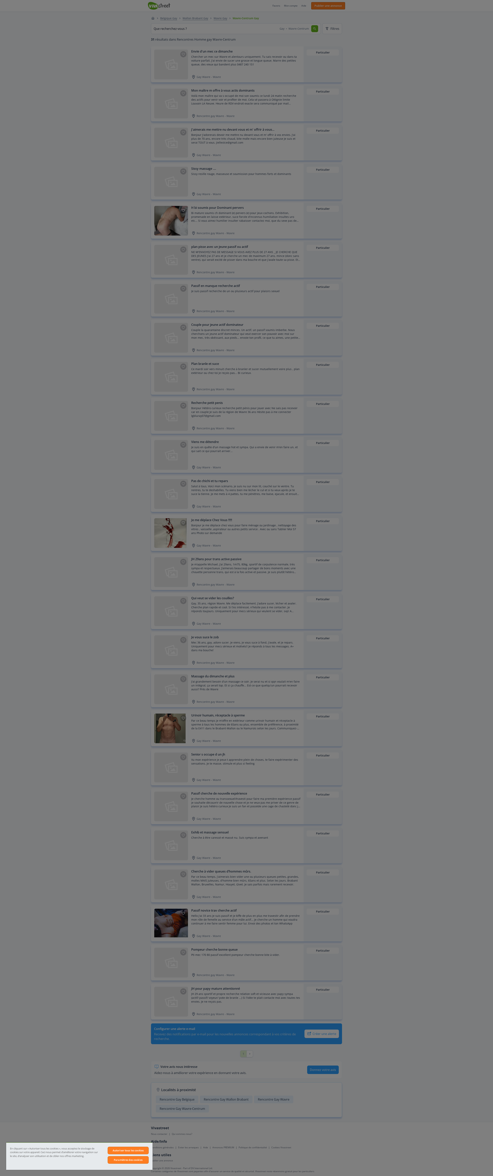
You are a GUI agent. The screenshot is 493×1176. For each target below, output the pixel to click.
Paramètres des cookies (128, 1160)
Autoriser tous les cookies (128, 1150)
